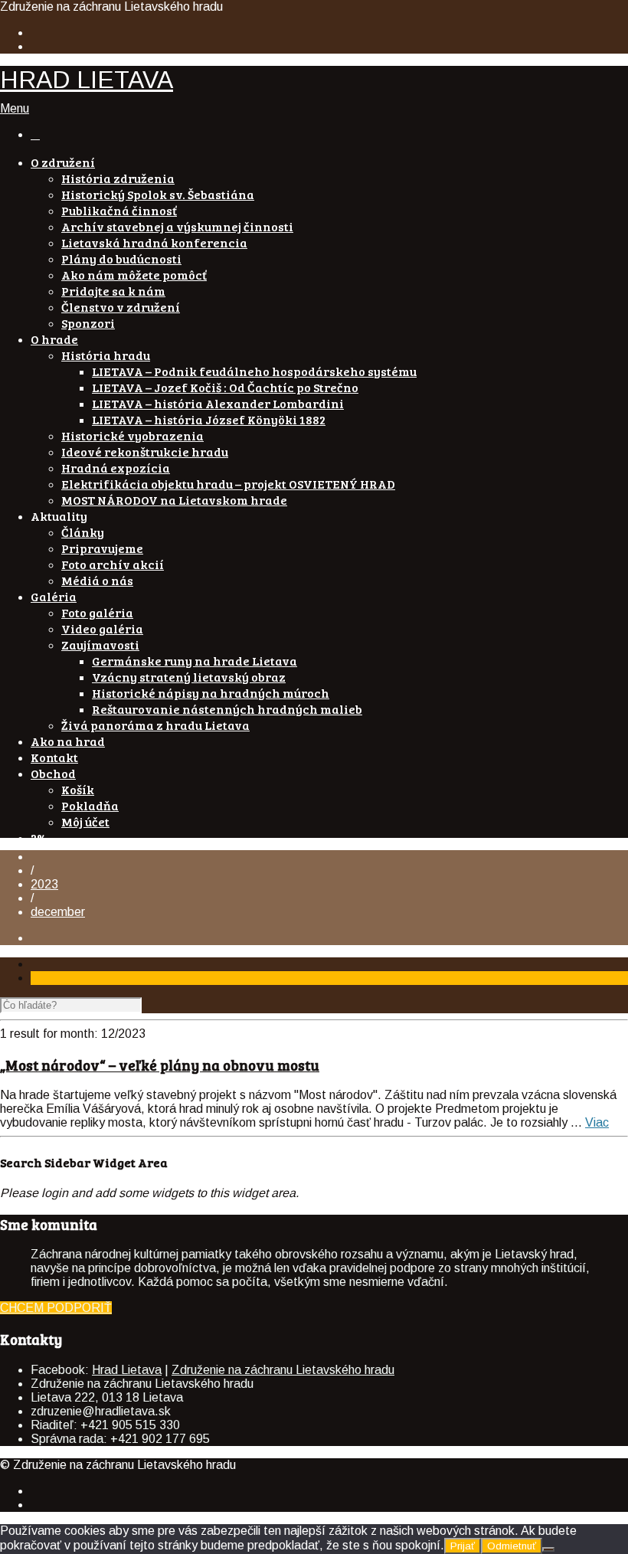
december (58, 911)
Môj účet (85, 821)
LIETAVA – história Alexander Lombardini (218, 403)
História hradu (105, 355)
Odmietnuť (511, 1546)
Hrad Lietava (127, 1369)
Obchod (53, 773)
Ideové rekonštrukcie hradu (144, 451)
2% (39, 837)
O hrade (54, 339)
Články (82, 532)
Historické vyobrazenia (132, 435)
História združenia (118, 178)
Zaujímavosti (100, 644)
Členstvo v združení (120, 307)
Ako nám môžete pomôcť (134, 275)
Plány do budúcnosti (121, 258)
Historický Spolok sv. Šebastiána (157, 194)
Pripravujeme (102, 548)
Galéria (54, 596)
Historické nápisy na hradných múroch (210, 693)
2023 (44, 884)
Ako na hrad (68, 741)
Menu (14, 108)
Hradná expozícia (115, 468)
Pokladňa (90, 805)
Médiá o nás (97, 580)
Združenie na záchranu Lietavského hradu (283, 1369)
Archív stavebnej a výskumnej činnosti (177, 226)
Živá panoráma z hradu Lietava (155, 725)
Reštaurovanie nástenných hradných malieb (227, 709)
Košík (77, 789)
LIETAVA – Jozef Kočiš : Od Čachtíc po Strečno (225, 387)
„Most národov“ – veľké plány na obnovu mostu (159, 1065)
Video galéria (102, 628)
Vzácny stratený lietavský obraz (189, 677)
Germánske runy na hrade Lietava (194, 661)
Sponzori (88, 323)
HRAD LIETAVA (86, 79)
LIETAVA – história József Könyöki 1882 (208, 419)
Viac (597, 1122)
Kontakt (54, 757)
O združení (63, 162)
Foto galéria (97, 612)
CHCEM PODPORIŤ (56, 1307)
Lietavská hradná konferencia (154, 242)
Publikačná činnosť (119, 210)
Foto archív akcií (112, 564)
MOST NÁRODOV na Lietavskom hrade (174, 500)
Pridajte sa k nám (113, 291)
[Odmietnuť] (548, 1549)
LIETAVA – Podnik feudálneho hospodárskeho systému (254, 371)
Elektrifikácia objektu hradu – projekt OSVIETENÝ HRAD (228, 484)
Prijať (462, 1546)
